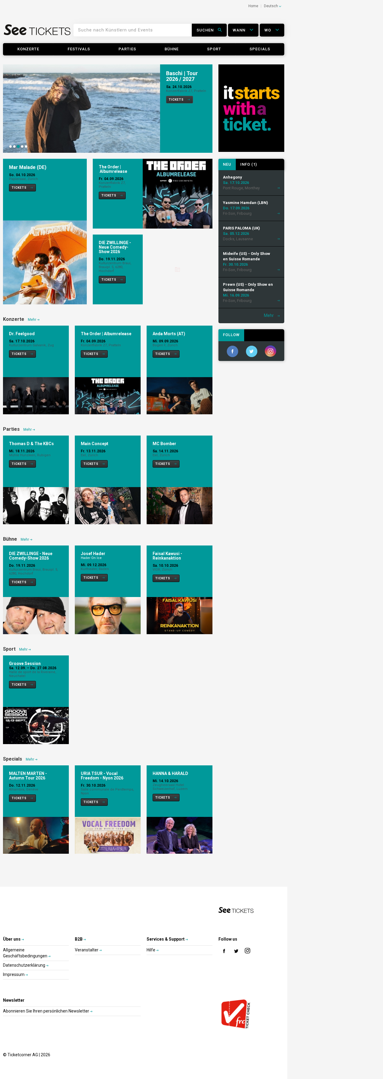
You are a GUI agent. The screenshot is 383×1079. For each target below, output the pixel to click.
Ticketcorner (37, 32)
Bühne (172, 49)
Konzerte (28, 49)
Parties (127, 49)
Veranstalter (87, 949)
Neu (227, 164)
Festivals (79, 49)
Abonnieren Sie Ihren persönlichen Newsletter (46, 1011)
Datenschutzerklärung (24, 965)
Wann (240, 30)
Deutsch (271, 6)
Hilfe (151, 949)
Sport (214, 49)
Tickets (177, 99)
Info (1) (248, 164)
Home (253, 6)
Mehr (32, 320)
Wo (268, 30)
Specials (260, 49)
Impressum (14, 974)
